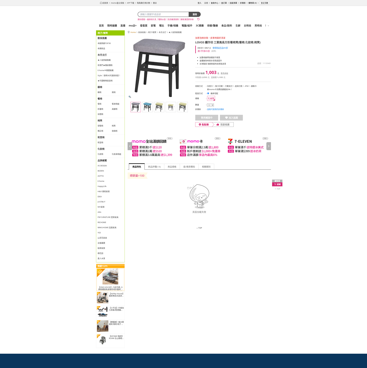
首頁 (101, 25)
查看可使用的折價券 (215, 109)
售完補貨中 (206, 117)
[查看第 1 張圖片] (135, 107)
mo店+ (133, 25)
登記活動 (264, 3)
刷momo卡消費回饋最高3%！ (219, 89)
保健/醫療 (212, 25)
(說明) (213, 51)
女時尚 (247, 25)
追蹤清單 (233, 3)
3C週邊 (200, 25)
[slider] (199, 146)
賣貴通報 (224, 73)
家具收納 (142, 32)
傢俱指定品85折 (220, 47)
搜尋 (195, 14)
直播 (122, 25)
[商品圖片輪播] (159, 67)
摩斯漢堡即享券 (187, 19)
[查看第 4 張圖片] (171, 107)
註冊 (206, 3)
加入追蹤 (233, 117)
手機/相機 (172, 25)
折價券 (243, 3)
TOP (200, 228)
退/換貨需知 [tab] (189, 166)
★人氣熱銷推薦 (175, 32)
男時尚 (258, 25)
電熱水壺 (162, 19)
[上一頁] (130, 146)
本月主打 (162, 32)
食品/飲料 (226, 25)
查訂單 (224, 3)
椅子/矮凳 (152, 32)
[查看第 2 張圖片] (147, 107)
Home (133, 32)
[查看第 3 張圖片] (159, 107)
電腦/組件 (187, 25)
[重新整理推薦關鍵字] (198, 19)
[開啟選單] (268, 26)
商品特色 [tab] (136, 166)
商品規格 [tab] (172, 166)
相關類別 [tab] (206, 166)
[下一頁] (268, 146)
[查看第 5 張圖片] (182, 107)
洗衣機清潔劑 (173, 19)
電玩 (161, 25)
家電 (153, 25)
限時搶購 (112, 25)
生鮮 (238, 25)
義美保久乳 (151, 19)
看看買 (143, 25)
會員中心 (214, 3)
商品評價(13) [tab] (154, 166)
